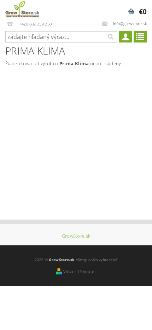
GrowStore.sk (76, 236)
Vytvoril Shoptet (79, 271)
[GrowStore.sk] (22, 9)
